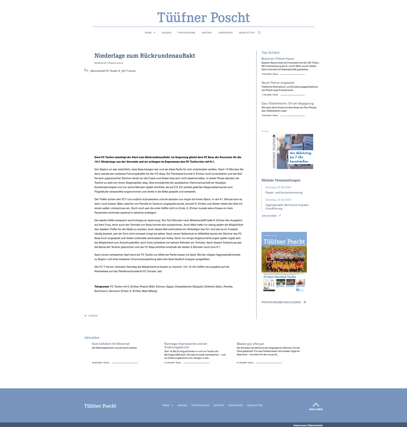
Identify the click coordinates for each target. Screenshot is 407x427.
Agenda (166, 33)
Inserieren (226, 33)
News (148, 33)
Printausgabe (186, 33)
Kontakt (207, 33)
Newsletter (247, 33)
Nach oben (316, 409)
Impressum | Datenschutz (308, 425)
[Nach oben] (316, 405)
